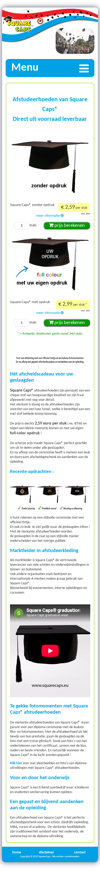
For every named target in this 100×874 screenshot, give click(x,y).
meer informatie (48, 216)
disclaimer (46, 852)
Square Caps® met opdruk (30, 302)
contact (80, 852)
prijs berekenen (69, 225)
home (16, 852)
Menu (24, 67)
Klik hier (16, 763)
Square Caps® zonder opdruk (32, 205)
